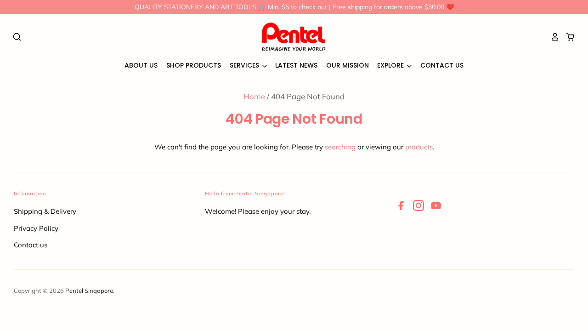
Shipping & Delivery (45, 211)
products (419, 147)
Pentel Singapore (89, 290)
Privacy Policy (36, 228)
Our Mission (347, 65)
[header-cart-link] (568, 36)
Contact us (30, 244)
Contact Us (442, 65)
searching (340, 147)
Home (254, 96)
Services (245, 65)
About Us (141, 65)
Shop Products (193, 65)
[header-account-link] (553, 36)
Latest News (296, 65)
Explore (391, 65)
